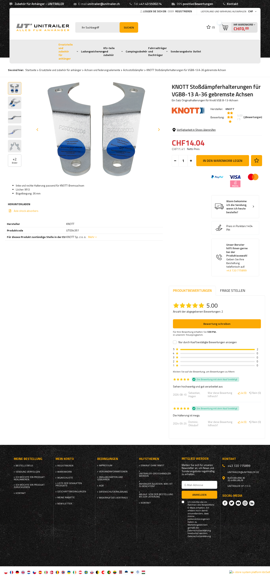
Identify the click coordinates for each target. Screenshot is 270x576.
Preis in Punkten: (236, 226)
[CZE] (34, 572)
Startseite (30, 70)
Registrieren (183, 11)
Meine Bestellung (28, 459)
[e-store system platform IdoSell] (249, 572)
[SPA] (40, 572)
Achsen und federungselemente (102, 70)
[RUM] (57, 572)
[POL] (6, 572)
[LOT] (120, 572)
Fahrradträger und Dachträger (157, 51)
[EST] (126, 572)
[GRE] (138, 572)
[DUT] (29, 572)
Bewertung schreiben (216, 324)
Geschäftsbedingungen (71, 491)
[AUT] (80, 572)
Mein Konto (65, 459)
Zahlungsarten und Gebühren (110, 478)
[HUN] (143, 572)
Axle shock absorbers (26, 211)
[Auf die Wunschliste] (256, 160)
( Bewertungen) (253, 117)
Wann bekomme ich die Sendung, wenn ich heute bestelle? (236, 206)
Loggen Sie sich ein (155, 11)
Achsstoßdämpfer (133, 70)
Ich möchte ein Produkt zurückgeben (29, 486)
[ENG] (23, 572)
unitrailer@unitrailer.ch (103, 4)
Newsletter (64, 503)
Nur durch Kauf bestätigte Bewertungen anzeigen (207, 342)
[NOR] (63, 572)
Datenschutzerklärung (113, 492)
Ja (243, 393)
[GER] (17, 572)
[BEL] (97, 572)
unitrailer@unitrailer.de (243, 472)
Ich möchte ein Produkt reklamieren (29, 478)
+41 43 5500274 (150, 4)
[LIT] (115, 572)
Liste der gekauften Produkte (69, 484)
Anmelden (199, 495)
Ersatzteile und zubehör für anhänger (66, 52)
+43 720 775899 (236, 270)
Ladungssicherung (92, 51)
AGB (101, 485)
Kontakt (232, 4)
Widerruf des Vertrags (113, 497)
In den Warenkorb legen (222, 160)
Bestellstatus (24, 465)
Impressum (105, 465)
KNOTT (230, 109)
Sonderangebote (181, 51)
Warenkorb (64, 472)
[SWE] (86, 572)
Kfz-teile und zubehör (109, 51)
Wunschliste (65, 478)
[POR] (109, 572)
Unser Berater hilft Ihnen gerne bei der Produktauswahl (237, 257)
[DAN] (52, 572)
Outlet (197, 51)
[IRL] (74, 572)
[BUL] (132, 572)
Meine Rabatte (66, 497)
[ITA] (46, 572)
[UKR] (69, 572)
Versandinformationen (113, 471)
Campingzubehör (136, 51)
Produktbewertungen (192, 290)
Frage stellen (232, 290)
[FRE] (11, 572)
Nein (256, 393)
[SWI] (103, 572)
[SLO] (92, 572)
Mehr (91, 237)
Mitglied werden (195, 458)
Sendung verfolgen (28, 472)
